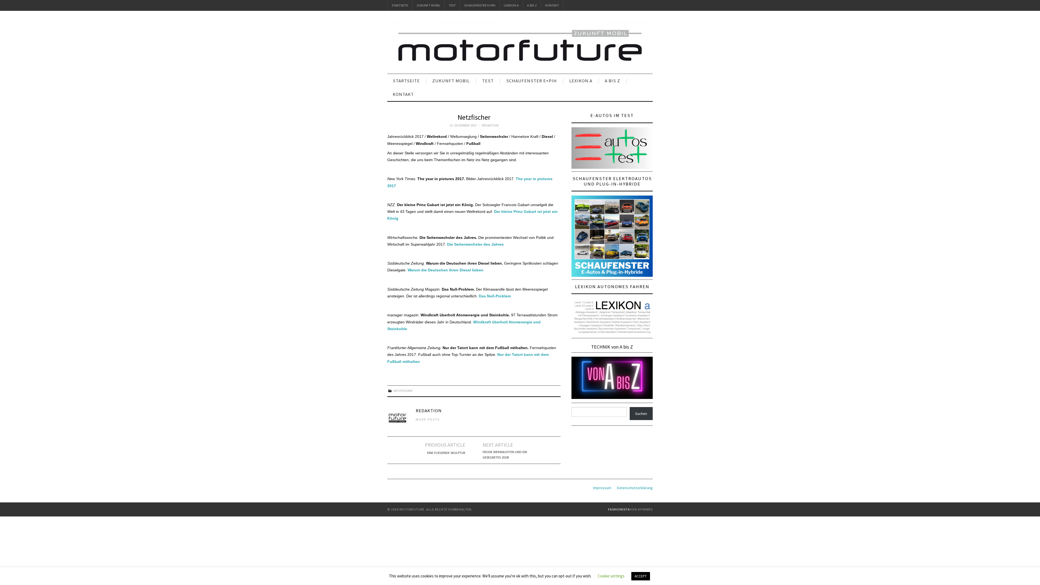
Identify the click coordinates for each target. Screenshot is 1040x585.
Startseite (400, 5)
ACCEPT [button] (641, 576)
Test (452, 5)
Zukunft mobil (428, 5)
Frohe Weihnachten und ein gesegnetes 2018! (505, 454)
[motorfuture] (520, 44)
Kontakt (552, 5)
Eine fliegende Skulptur (446, 453)
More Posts (428, 419)
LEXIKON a (511, 5)
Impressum (602, 487)
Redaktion (490, 125)
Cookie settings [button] (611, 575)
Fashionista (619, 509)
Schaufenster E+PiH (479, 5)
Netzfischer (403, 391)
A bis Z (532, 5)
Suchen (641, 413)
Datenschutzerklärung (635, 487)
